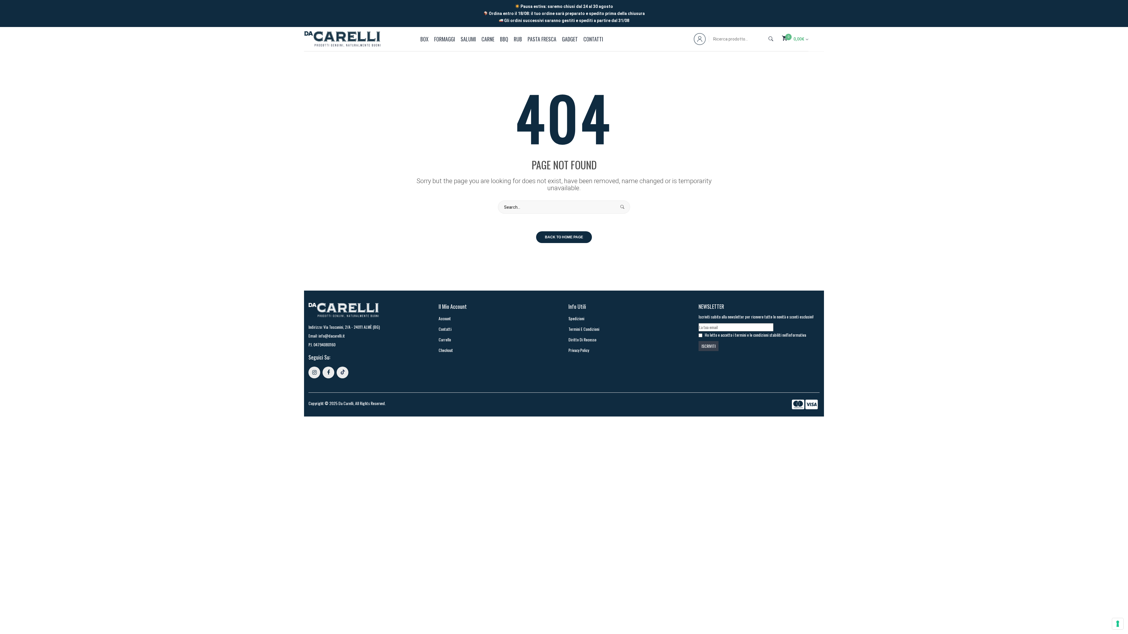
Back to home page (564, 237)
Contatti (445, 329)
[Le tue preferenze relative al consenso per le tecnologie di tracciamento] (1117, 623)
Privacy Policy (578, 350)
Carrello (445, 339)
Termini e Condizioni (583, 329)
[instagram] (314, 372)
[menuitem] (425, 39)
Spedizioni (576, 318)
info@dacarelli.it (331, 336)
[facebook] (328, 372)
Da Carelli (345, 403)
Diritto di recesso (582, 339)
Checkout (446, 350)
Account (445, 318)
